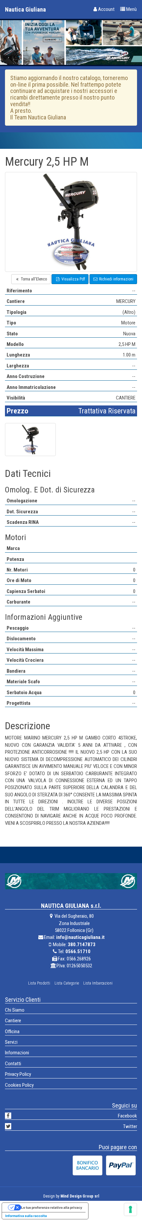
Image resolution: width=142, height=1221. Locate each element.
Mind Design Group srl (79, 1196)
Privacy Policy (18, 1074)
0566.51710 (77, 951)
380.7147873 (81, 944)
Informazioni (17, 1053)
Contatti (13, 1064)
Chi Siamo (14, 1010)
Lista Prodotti (39, 983)
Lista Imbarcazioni (98, 983)
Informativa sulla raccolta (26, 1216)
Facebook (127, 1116)
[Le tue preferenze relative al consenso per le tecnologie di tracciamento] (130, 1209)
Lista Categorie (66, 983)
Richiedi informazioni (115, 279)
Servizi (11, 1042)
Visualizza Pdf (72, 279)
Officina (12, 1031)
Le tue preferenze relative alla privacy (51, 1207)
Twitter (130, 1126)
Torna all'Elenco (33, 279)
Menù (131, 9)
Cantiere (13, 1021)
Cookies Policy (19, 1085)
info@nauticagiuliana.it (80, 937)
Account (106, 9)
